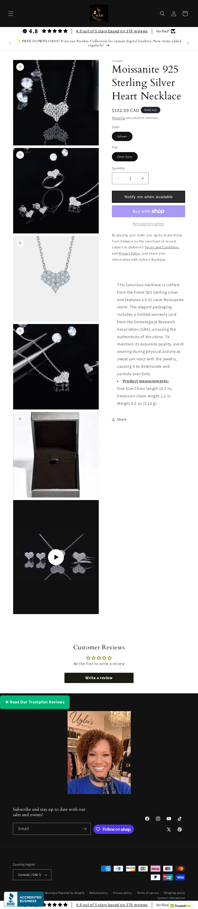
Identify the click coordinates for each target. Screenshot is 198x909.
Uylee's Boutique (46, 893)
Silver (125, 137)
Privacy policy (122, 893)
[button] (10, 13)
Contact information (171, 898)
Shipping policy (174, 893)
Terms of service (148, 893)
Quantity (118, 168)
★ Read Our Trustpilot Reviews (34, 702)
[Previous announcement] (10, 43)
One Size (127, 157)
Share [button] (122, 419)
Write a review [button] (98, 677)
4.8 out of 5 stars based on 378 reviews (111, 31)
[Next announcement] (188, 43)
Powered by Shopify (71, 893)
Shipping (118, 118)
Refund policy (98, 893)
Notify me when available (149, 197)
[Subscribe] (84, 829)
